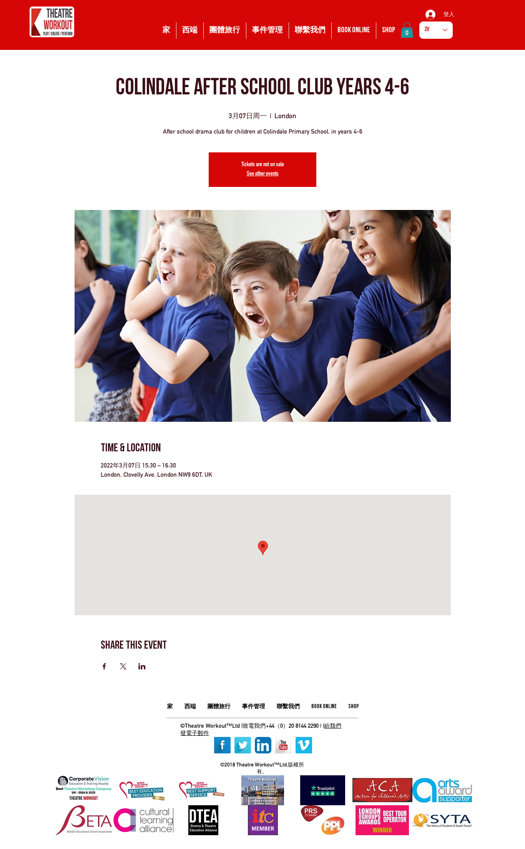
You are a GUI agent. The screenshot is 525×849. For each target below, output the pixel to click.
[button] (407, 30)
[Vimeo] (304, 745)
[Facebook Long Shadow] (222, 745)
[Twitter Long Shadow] (242, 745)
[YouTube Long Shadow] (283, 745)
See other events (263, 174)
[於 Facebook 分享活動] (104, 666)
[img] (83, 790)
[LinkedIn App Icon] (263, 745)
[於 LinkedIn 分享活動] (142, 666)
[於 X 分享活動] (123, 666)
